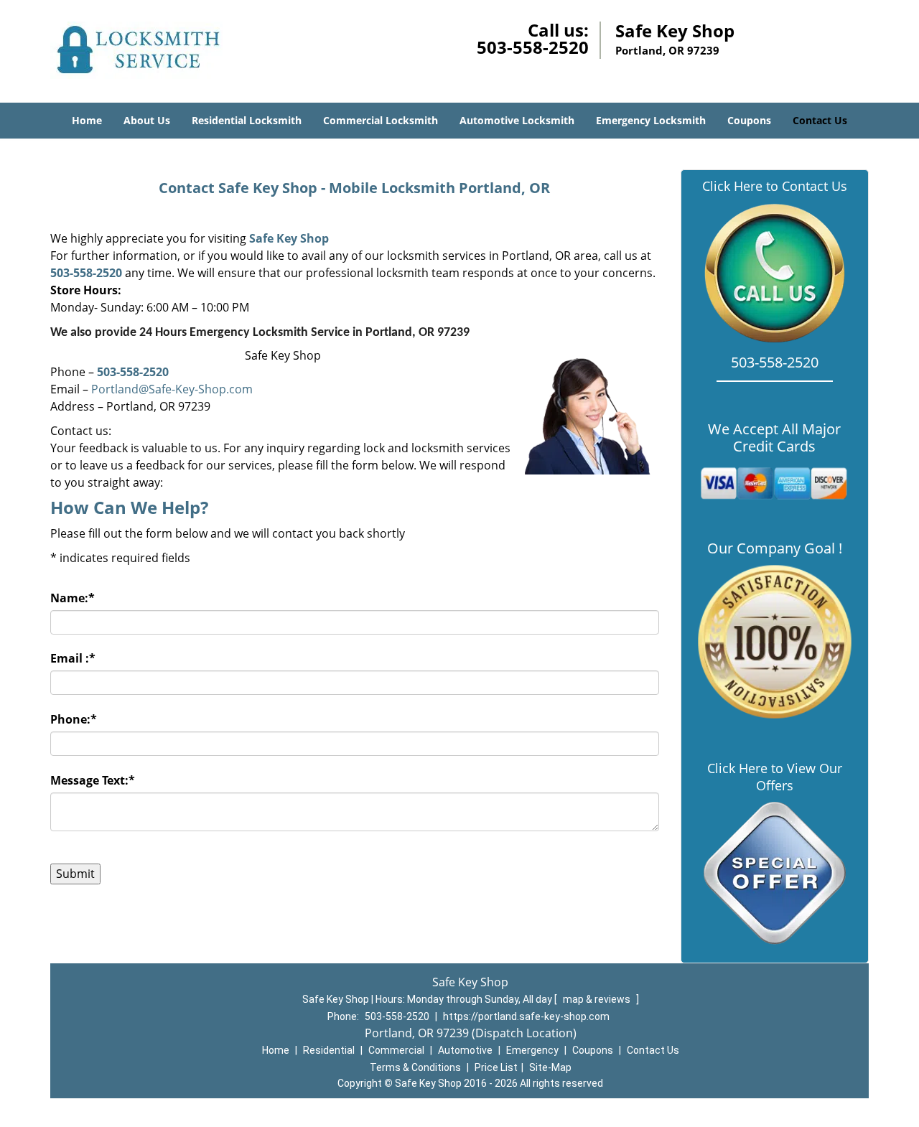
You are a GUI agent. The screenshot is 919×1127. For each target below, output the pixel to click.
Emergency (532, 1050)
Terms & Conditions (415, 1067)
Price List (496, 1067)
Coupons (749, 120)
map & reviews (598, 999)
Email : (72, 658)
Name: (72, 598)
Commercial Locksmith (380, 120)
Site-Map (550, 1067)
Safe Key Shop (289, 238)
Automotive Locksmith (517, 120)
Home (87, 120)
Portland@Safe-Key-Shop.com (172, 389)
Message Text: (92, 780)
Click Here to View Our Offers (774, 776)
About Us (146, 120)
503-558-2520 (533, 47)
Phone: (73, 719)
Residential (329, 1050)
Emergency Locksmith (651, 120)
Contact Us (820, 120)
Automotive (465, 1050)
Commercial (396, 1050)
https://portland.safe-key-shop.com (526, 1016)
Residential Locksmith (247, 120)
